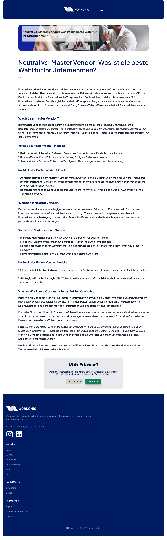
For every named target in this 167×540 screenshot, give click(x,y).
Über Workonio (13, 464)
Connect (10, 454)
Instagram (11, 487)
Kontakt (10, 469)
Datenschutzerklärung (17, 511)
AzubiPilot (11, 459)
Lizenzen (10, 516)
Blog (8, 474)
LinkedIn (10, 492)
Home (9, 450)
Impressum (11, 506)
